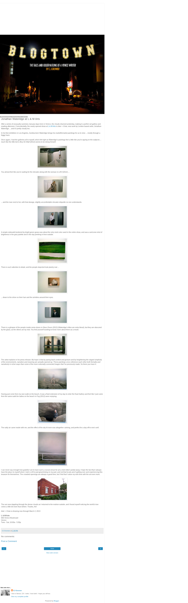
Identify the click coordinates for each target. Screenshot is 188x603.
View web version (52, 553)
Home (52, 548)
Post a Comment (9, 541)
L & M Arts (52, 126)
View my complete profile (19, 596)
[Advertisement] (52, 18)
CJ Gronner (17, 590)
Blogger (56, 601)
